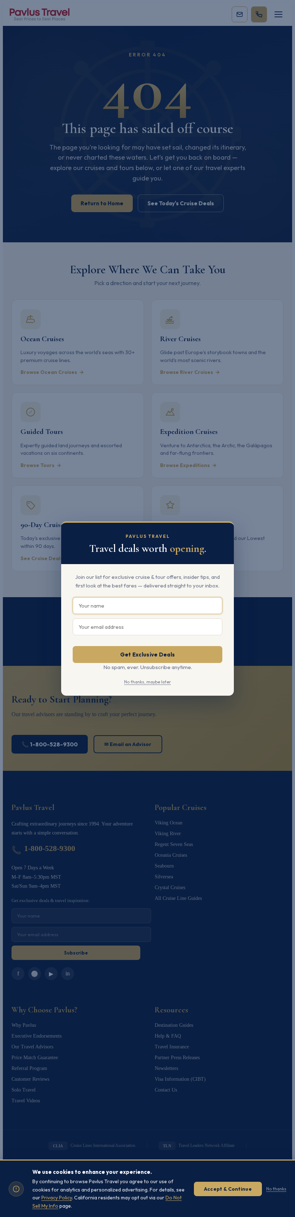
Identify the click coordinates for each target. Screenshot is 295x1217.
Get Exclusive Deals (147, 654)
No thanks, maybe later (147, 682)
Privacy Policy (56, 1197)
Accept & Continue (228, 1189)
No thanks (276, 1188)
